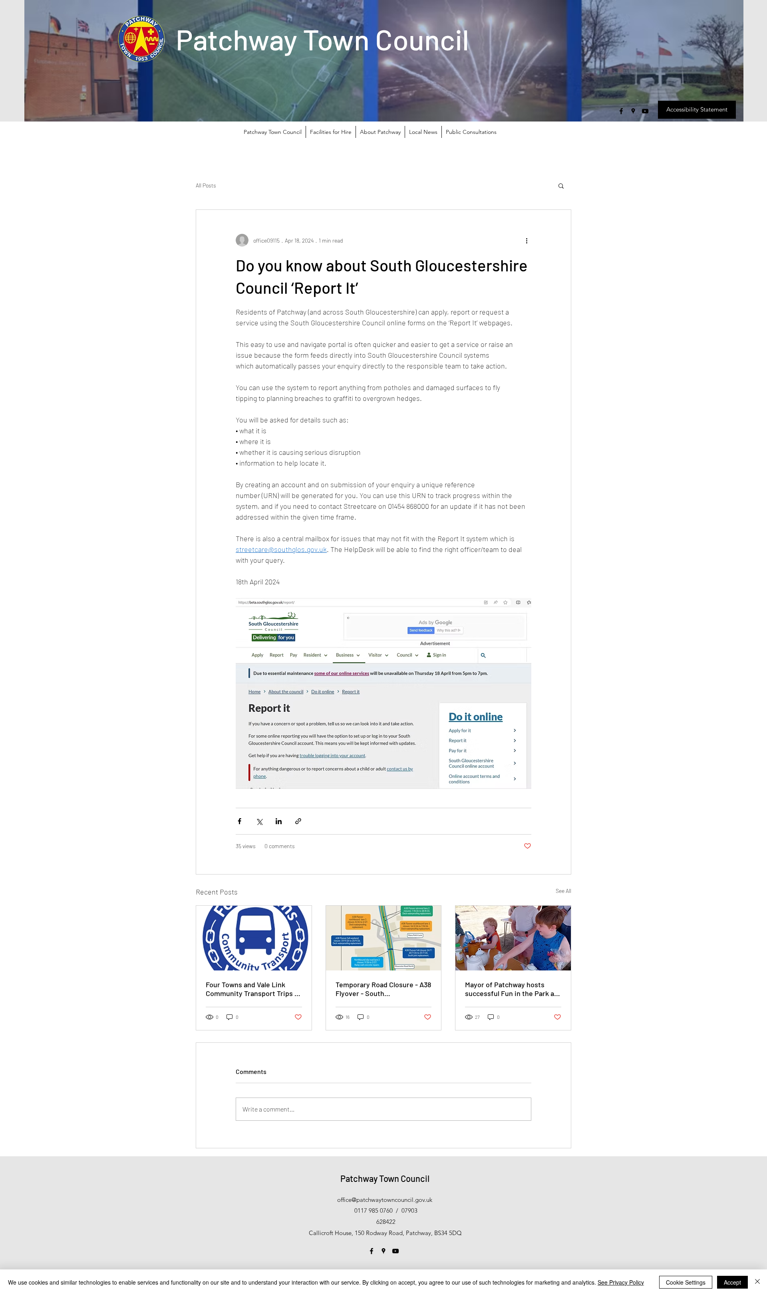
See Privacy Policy (621, 1282)
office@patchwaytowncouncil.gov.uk (384, 1199)
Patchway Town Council (322, 39)
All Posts (206, 185)
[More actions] (526, 240)
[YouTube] (645, 111)
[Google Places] (633, 111)
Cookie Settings (685, 1282)
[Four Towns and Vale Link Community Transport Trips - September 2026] (254, 938)
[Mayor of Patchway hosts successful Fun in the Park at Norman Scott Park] (513, 938)
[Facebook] (621, 111)
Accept (732, 1282)
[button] (561, 185)
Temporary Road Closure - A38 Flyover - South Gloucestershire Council (383, 989)
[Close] (757, 1282)
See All (563, 890)
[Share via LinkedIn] (278, 821)
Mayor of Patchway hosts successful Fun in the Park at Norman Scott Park (511, 989)
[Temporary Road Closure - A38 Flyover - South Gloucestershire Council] (383, 938)
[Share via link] (298, 821)
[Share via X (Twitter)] (259, 821)
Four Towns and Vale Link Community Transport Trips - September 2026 (251, 989)
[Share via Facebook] (239, 821)
